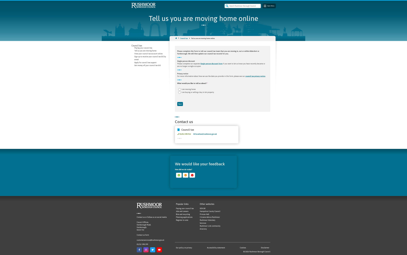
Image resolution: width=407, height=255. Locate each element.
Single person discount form (211, 64)
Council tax (184, 38)
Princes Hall (204, 214)
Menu (270, 6)
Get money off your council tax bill (147, 65)
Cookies (243, 248)
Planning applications (184, 217)
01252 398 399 (142, 244)
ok (185, 175)
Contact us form (143, 235)
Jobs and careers (182, 211)
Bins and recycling (183, 214)
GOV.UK (202, 208)
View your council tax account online (148, 54)
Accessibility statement (216, 248)
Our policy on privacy (184, 248)
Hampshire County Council (210, 211)
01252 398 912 (185, 134)
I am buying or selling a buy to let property (197, 92)
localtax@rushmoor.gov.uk (206, 134)
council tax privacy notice (255, 76)
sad (192, 175)
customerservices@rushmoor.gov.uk (150, 240)
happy (179, 175)
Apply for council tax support (145, 62)
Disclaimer (265, 248)
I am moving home (188, 89)
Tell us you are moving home (145, 51)
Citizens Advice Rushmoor (210, 217)
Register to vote (182, 220)
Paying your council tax (143, 48)
